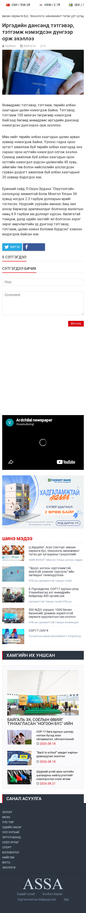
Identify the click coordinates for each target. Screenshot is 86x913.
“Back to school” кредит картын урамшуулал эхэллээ (57, 754)
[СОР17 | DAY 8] (13, 636)
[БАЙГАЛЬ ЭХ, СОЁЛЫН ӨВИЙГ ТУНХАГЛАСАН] (43, 693)
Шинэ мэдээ (17, 538)
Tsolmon (10, 46)
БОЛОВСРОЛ (10, 852)
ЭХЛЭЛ (7, 812)
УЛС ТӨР (8, 822)
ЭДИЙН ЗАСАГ (12, 827)
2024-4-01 (29, 46)
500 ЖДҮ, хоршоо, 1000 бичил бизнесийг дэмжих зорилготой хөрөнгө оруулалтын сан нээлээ (52, 613)
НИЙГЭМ (8, 857)
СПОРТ (6, 847)
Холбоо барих (52, 893)
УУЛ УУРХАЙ (10, 832)
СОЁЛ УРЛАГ (10, 842)
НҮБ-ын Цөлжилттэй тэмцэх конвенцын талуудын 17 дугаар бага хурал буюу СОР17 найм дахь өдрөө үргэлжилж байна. (56, 622)
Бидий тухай (26, 893)
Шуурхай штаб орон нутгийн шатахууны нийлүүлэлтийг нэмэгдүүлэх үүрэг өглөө (55, 775)
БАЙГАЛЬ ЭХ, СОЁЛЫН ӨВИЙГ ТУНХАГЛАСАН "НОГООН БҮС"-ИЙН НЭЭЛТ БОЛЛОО (40, 722)
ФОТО (6, 862)
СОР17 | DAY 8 (38, 630)
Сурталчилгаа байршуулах (36, 899)
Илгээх (76, 323)
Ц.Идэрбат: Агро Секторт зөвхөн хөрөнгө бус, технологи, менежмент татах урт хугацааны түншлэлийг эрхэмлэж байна (54, 550)
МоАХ (6, 817)
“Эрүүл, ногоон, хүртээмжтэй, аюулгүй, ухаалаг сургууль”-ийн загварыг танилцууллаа (51, 571)
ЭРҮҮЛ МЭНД (11, 837)
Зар (66, 899)
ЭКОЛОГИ (8, 867)
